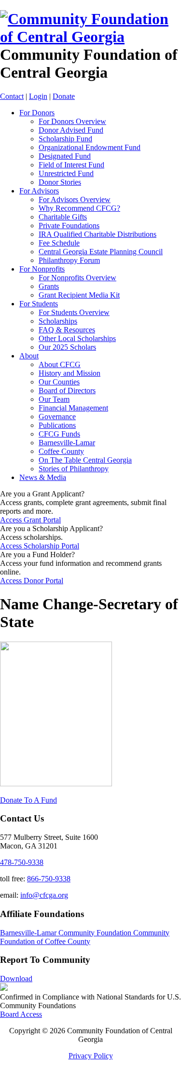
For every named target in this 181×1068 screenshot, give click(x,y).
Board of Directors (67, 390)
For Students (38, 304)
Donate (64, 96)
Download (16, 978)
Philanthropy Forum (69, 260)
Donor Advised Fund (71, 130)
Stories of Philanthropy (74, 469)
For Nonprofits (42, 269)
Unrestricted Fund (66, 173)
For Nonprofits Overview (77, 278)
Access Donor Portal (31, 580)
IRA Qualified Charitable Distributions (97, 234)
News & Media (42, 477)
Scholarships (58, 321)
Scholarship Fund (65, 139)
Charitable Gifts (63, 217)
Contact (12, 96)
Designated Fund (65, 156)
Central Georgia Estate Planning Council (101, 251)
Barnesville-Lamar (67, 442)
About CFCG (60, 364)
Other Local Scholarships (77, 338)
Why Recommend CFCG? (79, 208)
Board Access (21, 1014)
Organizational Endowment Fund (89, 147)
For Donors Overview (72, 121)
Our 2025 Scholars (67, 347)
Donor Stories (60, 182)
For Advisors (39, 191)
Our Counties (59, 382)
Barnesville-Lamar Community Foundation (66, 933)
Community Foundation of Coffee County (84, 937)
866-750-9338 (48, 879)
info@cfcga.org (44, 895)
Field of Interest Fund (71, 165)
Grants (49, 286)
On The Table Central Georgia (85, 460)
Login (38, 96)
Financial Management (73, 408)
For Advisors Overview (75, 199)
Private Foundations (69, 225)
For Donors (37, 113)
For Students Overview (74, 312)
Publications (57, 425)
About (29, 356)
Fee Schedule (59, 243)
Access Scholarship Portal (39, 546)
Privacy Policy (91, 1056)
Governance (57, 416)
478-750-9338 (21, 862)
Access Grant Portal (30, 520)
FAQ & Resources (67, 330)
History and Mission (69, 373)
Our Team (54, 399)
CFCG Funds (59, 434)
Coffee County (61, 451)
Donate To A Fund (28, 800)
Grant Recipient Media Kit (79, 295)
